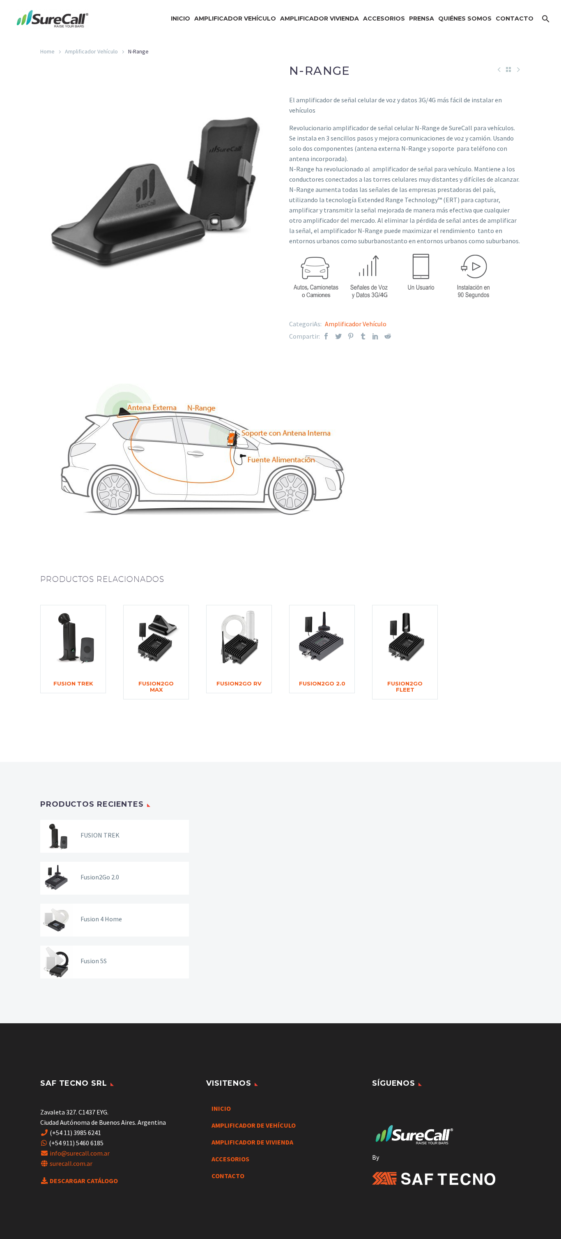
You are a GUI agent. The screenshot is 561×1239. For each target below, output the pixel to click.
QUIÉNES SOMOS (465, 18)
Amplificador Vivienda (319, 18)
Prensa (421, 18)
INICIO (221, 1108)
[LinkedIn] (375, 336)
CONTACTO (514, 18)
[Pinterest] (351, 336)
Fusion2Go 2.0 (322, 683)
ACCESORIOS (230, 1159)
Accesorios (384, 18)
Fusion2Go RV (239, 683)
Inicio (180, 18)
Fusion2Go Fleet (405, 686)
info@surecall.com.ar (80, 1153)
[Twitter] (338, 336)
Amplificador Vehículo (235, 18)
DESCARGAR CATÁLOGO (84, 1181)
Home (47, 51)
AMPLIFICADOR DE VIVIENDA (252, 1142)
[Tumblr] (363, 336)
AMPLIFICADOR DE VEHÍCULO (254, 1125)
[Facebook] (326, 336)
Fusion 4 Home (101, 919)
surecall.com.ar (71, 1163)
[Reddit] (388, 336)
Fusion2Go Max (156, 686)
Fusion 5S (93, 961)
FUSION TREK (73, 683)
